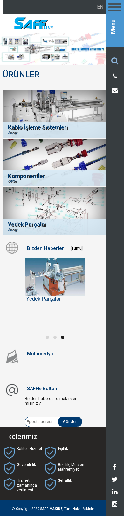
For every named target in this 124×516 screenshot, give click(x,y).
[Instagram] (115, 505)
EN (100, 7)
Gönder (70, 421)
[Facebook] (115, 468)
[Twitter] (114, 480)
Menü (113, 26)
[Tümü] (77, 248)
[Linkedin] (115, 492)
